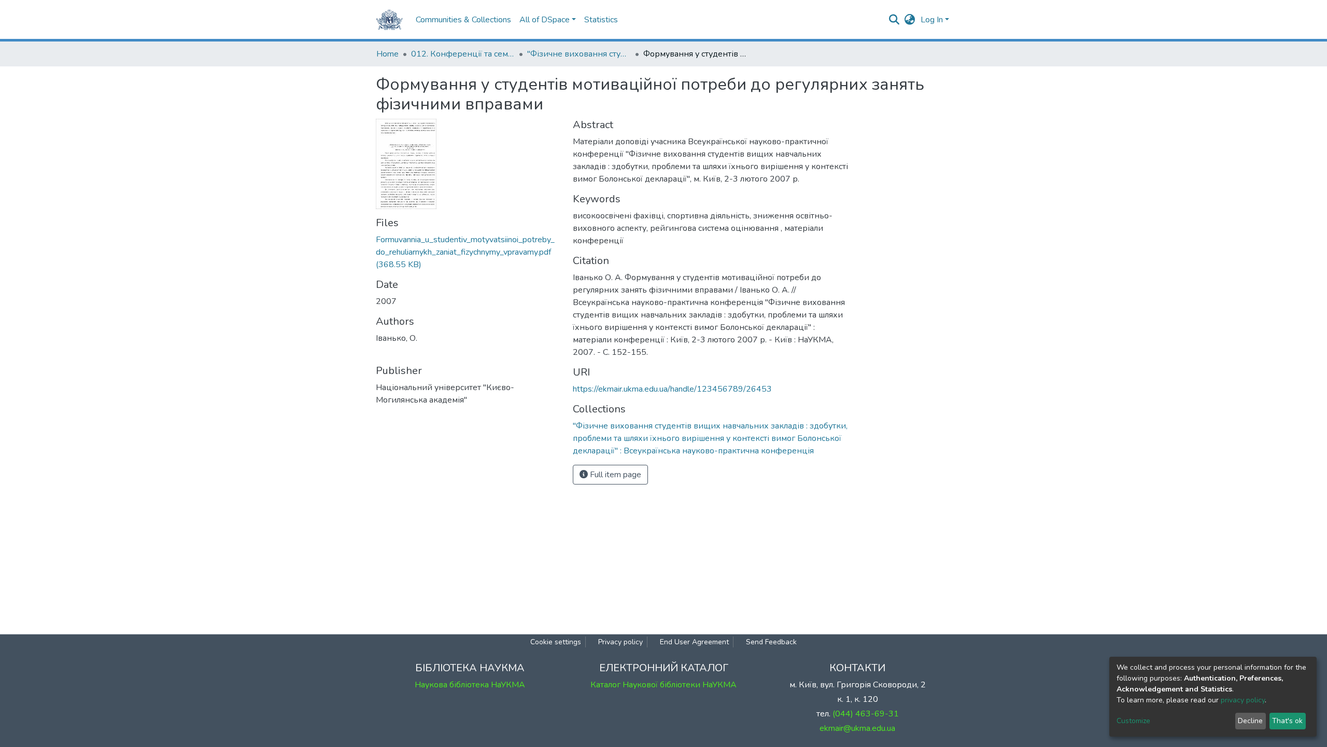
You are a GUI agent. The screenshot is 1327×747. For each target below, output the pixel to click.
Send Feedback (771, 642)
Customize (1133, 721)
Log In (932, 19)
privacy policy (1243, 700)
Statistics (601, 19)
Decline (1250, 721)
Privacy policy (620, 642)
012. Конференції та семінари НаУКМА (463, 54)
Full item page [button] (614, 474)
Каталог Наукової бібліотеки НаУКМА (663, 684)
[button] (910, 19)
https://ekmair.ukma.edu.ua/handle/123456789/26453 (672, 389)
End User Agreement (694, 642)
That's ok (1287, 721)
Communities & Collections (463, 19)
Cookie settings (555, 642)
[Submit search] (894, 19)
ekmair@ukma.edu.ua (857, 728)
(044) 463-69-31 (865, 714)
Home (387, 54)
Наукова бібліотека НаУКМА (470, 684)
